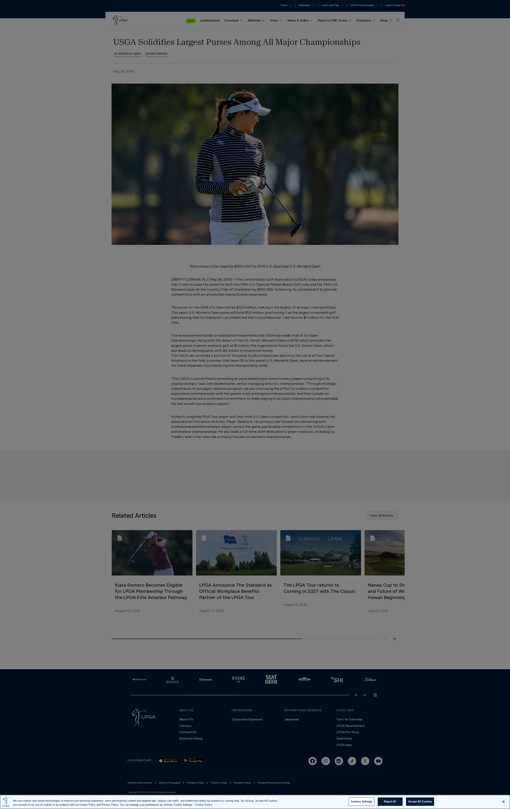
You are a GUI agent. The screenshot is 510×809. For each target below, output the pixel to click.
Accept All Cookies (420, 801)
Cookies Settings (361, 801)
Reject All (390, 801)
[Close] (503, 801)
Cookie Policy (203, 804)
